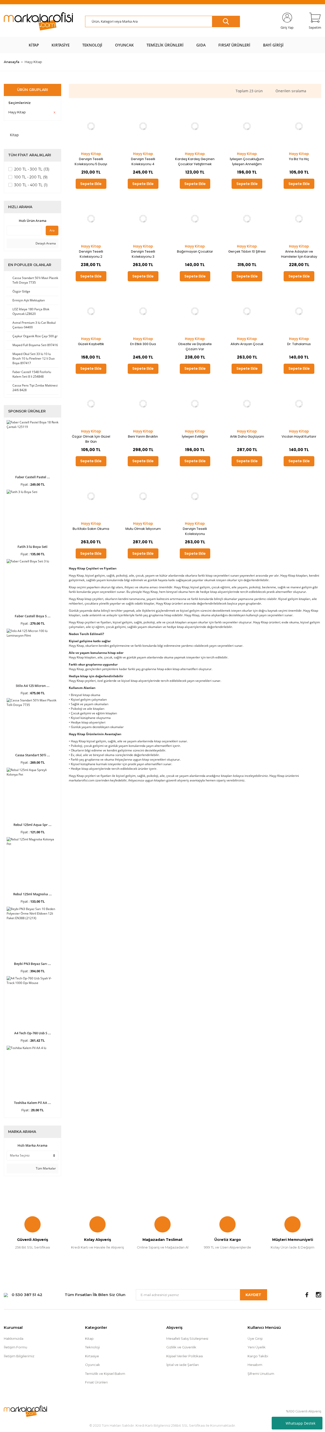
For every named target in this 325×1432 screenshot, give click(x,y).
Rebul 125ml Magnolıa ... (32, 894)
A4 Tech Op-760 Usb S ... (32, 1033)
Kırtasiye (92, 1356)
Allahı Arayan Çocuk (247, 344)
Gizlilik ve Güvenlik (181, 1347)
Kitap (89, 1338)
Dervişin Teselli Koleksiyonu (195, 531)
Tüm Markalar (45, 1168)
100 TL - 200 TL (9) (30, 177)
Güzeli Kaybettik (91, 344)
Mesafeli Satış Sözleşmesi (187, 1338)
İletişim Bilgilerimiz (19, 1356)
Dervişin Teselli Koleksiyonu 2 (91, 254)
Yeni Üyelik (257, 1347)
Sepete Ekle (91, 183)
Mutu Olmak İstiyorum (143, 528)
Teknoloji (92, 1347)
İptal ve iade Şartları (182, 1365)
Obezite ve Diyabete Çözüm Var (195, 346)
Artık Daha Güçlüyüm (247, 436)
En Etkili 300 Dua (143, 344)
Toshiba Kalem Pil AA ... (32, 1102)
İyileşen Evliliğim (195, 436)
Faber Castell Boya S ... (33, 616)
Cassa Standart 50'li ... (32, 755)
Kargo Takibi (258, 1356)
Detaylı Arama (45, 243)
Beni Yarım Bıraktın (143, 436)
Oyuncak (92, 1365)
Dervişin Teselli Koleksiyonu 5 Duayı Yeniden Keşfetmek (91, 162)
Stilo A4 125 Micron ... (33, 685)
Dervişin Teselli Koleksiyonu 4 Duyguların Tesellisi (143, 162)
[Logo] (38, 21)
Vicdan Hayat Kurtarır (299, 436)
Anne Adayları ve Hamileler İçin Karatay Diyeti (299, 254)
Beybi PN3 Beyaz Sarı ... (32, 963)
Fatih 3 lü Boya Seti (32, 546)
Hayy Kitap (33, 62)
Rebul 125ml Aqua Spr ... (32, 824)
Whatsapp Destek (300, 1423)
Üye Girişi (255, 1338)
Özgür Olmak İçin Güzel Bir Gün (91, 439)
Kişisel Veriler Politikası (184, 1356)
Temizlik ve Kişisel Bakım (105, 1374)
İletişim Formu (15, 1347)
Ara (52, 230)
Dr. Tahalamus (299, 344)
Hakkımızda (13, 1338)
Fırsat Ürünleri (96, 1382)
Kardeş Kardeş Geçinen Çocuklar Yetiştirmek (195, 161)
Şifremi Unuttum (261, 1374)
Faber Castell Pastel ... (32, 477)
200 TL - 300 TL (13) (31, 169)
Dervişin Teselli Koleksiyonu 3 (143, 254)
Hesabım (255, 1365)
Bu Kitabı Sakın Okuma (91, 528)
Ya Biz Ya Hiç (299, 159)
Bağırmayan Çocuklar (195, 251)
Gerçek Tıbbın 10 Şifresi (247, 251)
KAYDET (253, 1294)
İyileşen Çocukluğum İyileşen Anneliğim (247, 161)
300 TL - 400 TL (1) (30, 185)
